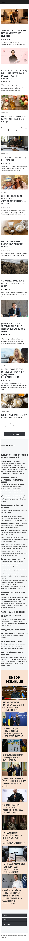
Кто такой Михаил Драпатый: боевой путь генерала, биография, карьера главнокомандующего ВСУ (13, 837)
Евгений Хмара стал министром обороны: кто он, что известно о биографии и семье (13, 706)
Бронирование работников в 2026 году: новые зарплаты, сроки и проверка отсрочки (13, 868)
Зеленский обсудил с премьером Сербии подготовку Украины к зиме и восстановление (12, 732)
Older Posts (14, 434)
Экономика (9, 27)
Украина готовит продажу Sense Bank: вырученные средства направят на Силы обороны (13, 327)
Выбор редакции (14, 680)
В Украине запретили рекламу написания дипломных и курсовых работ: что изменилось (14, 74)
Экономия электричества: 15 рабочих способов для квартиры (13, 33)
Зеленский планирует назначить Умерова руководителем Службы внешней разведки (12, 808)
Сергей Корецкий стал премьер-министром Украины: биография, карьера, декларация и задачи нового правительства (12, 897)
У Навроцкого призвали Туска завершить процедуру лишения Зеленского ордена (14, 782)
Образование (4, 67)
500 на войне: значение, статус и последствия (14, 158)
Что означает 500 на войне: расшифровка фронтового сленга (12, 283)
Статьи (8, 112)
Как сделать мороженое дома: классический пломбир (14, 416)
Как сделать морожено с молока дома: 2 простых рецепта (12, 244)
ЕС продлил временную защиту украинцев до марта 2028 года (12, 757)
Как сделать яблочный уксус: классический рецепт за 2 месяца (14, 119)
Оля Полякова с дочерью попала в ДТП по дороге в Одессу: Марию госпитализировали (12, 373)
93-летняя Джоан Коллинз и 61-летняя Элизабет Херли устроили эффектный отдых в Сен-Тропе (14, 199)
